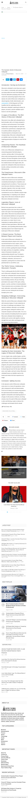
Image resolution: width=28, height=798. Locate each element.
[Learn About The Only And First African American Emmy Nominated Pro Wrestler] (14, 494)
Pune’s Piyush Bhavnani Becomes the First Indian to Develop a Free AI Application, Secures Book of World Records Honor (13, 550)
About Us (3, 752)
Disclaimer (3, 761)
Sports (8, 7)
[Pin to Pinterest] (18, 79)
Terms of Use (4, 759)
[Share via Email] (21, 79)
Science (3, 742)
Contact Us (4, 754)
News (2, 739)
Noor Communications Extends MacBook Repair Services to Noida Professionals (16, 605)
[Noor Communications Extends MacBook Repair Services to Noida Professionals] (14, 594)
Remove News (4, 764)
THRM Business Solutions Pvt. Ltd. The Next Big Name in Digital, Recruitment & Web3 (13, 689)
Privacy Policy (4, 756)
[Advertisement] (14, 54)
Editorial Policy (5, 762)
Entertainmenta (5, 731)
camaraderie (5, 103)
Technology (4, 736)
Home (2, 7)
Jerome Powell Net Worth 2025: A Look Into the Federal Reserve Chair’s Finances (13, 650)
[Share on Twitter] (14, 79)
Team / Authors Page (6, 767)
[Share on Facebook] (11, 79)
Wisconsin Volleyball (8, 411)
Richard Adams (10, 73)
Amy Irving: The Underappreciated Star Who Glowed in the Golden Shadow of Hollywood (12, 681)
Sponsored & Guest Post (7, 766)
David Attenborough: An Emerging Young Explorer (13, 667)
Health (2, 738)
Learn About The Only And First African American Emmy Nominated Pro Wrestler (13, 660)
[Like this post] (8, 79)
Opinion (3, 744)
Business (3, 729)
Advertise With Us (5, 757)
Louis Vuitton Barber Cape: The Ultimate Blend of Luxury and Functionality (13, 674)
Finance (3, 732)
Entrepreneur (4, 741)
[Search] (26, 2)
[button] (2, 499)
